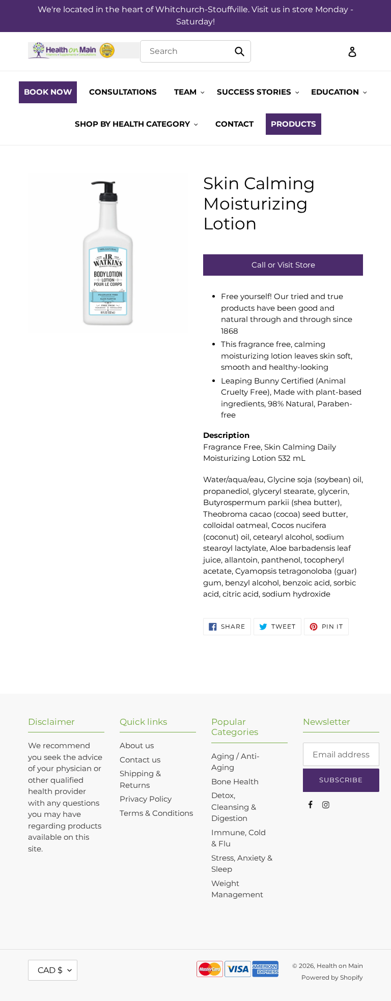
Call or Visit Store (283, 265)
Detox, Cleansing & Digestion (233, 806)
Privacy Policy (146, 799)
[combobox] (195, 51)
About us (137, 745)
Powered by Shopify (332, 977)
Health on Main (340, 965)
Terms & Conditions (156, 813)
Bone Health (235, 781)
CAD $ (50, 970)
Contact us (140, 759)
